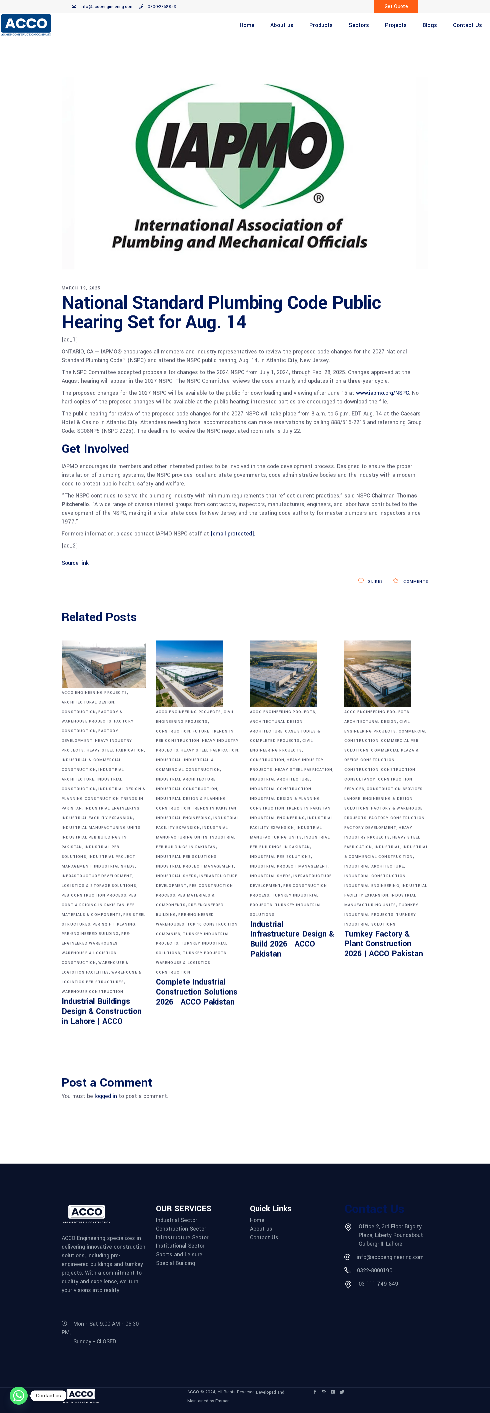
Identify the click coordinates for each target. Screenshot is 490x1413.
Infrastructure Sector (182, 1237)
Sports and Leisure (179, 1254)
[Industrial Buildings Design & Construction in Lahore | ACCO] (104, 664)
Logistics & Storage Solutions (99, 885)
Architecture (266, 731)
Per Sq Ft (104, 924)
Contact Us (264, 1237)
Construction (79, 712)
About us (261, 1229)
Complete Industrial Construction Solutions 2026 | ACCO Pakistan (196, 992)
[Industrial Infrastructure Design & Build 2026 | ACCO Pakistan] (292, 673)
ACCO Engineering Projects (94, 692)
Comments (415, 581)
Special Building (175, 1263)
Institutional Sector (180, 1246)
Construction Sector (181, 1229)
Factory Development (370, 827)
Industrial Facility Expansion (97, 818)
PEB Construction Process (94, 895)
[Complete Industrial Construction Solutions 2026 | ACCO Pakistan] (198, 673)
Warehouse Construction (92, 991)
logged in (106, 1096)
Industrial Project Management (195, 866)
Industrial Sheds (114, 866)
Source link (75, 563)
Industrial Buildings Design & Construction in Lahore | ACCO (102, 1011)
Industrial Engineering (112, 808)
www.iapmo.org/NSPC (382, 393)
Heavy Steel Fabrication (115, 750)
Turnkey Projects (204, 953)
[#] (389, 401)
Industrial (169, 760)
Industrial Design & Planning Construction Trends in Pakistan (104, 799)
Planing (126, 924)
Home (257, 1220)
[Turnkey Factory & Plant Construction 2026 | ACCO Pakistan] (386, 673)
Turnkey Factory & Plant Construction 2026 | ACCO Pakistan (383, 944)
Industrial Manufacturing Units (101, 827)
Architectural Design (88, 702)
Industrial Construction (187, 789)
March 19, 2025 (81, 288)
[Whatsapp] (19, 1396)
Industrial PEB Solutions (186, 856)
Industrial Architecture (186, 779)
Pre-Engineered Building (90, 933)
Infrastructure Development (97, 876)
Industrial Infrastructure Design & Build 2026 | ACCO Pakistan (292, 939)
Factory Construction (397, 818)
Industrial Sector (176, 1220)
